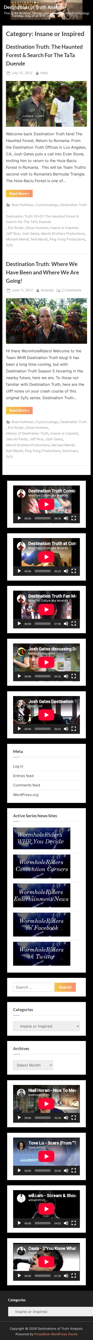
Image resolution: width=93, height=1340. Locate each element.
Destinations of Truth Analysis (34, 7)
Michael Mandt (17, 239)
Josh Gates (30, 233)
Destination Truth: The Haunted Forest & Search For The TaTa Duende (44, 55)
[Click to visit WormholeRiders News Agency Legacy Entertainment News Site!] (41, 906)
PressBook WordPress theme (56, 1334)
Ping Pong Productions (67, 239)
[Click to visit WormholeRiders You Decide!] (41, 848)
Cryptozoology (46, 205)
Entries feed (23, 775)
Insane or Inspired (64, 228)
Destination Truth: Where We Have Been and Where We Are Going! (42, 272)
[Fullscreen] (73, 518)
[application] (46, 504)
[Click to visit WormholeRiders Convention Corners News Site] (41, 877)
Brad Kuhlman (22, 205)
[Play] (19, 518)
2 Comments (71, 290)
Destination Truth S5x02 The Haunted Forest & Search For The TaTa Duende (42, 219)
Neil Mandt (39, 239)
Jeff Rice (13, 233)
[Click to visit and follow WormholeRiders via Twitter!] (41, 964)
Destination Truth (73, 205)
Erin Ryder (16, 228)
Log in (18, 766)
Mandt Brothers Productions (63, 233)
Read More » (21, 194)
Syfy (9, 245)
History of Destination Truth (27, 433)
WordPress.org (25, 794)
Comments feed (26, 785)
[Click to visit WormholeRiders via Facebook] (41, 935)
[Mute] (66, 518)
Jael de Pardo (17, 439)
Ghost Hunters (37, 228)
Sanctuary (70, 451)
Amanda (47, 290)
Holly (44, 73)
